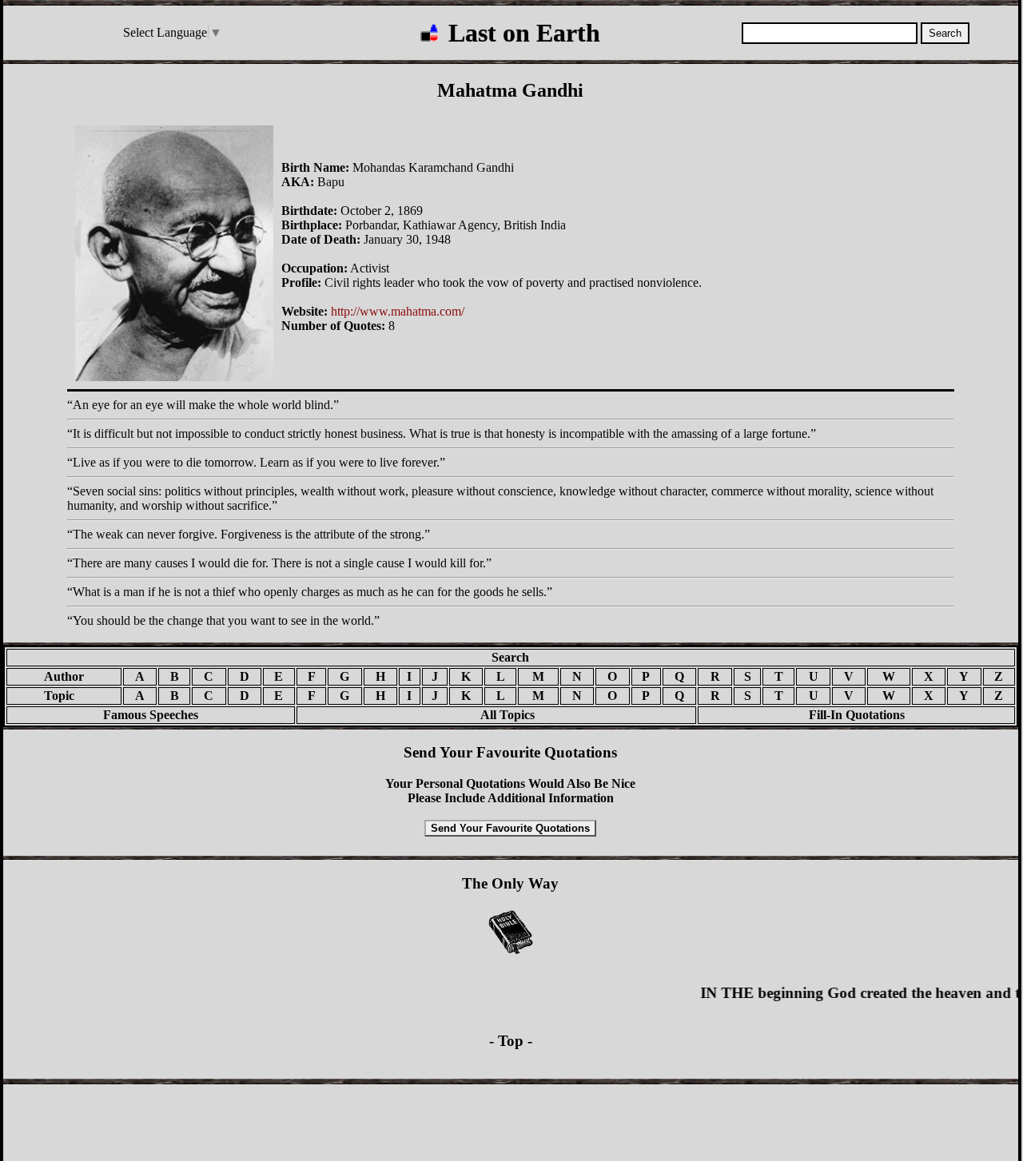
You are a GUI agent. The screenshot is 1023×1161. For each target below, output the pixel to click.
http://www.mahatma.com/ (397, 311)
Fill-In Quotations (857, 715)
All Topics (496, 715)
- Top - (510, 1040)
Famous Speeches (150, 715)
